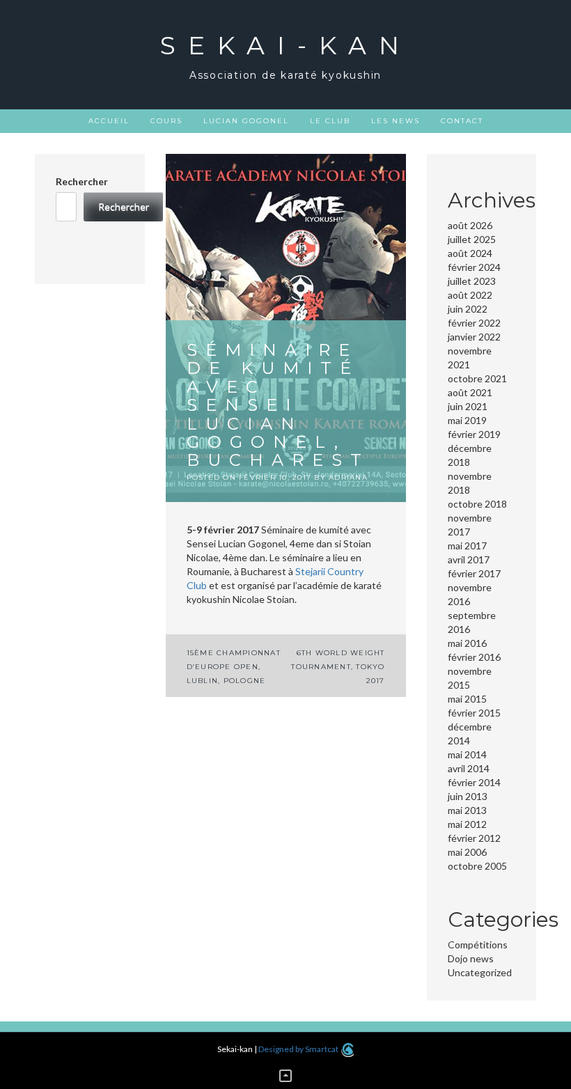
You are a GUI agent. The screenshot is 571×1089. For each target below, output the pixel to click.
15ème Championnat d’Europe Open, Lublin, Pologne (234, 666)
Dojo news (471, 958)
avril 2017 (469, 559)
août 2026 (470, 225)
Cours (166, 120)
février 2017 (474, 573)
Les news (395, 120)
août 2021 (470, 392)
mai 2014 (467, 754)
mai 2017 (467, 545)
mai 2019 (467, 420)
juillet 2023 (472, 281)
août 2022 (470, 295)
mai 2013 (467, 810)
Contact (462, 120)
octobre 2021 (477, 378)
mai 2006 (467, 852)
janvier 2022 (474, 337)
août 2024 (470, 253)
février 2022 (474, 323)
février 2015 (474, 713)
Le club (330, 120)
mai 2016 (467, 643)
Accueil (109, 120)
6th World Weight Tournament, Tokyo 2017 (337, 666)
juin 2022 (467, 309)
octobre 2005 (477, 866)
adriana (348, 477)
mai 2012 (467, 824)
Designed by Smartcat (299, 1049)
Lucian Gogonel (246, 120)
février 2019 (474, 434)
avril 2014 (469, 768)
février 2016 (474, 657)
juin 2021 (467, 406)
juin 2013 (467, 796)
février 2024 (474, 267)
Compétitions (478, 944)
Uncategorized (480, 972)
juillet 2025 (472, 239)
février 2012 (474, 838)
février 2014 (474, 782)
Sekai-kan (286, 45)
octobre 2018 (477, 504)
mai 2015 (467, 699)
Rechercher (82, 181)
